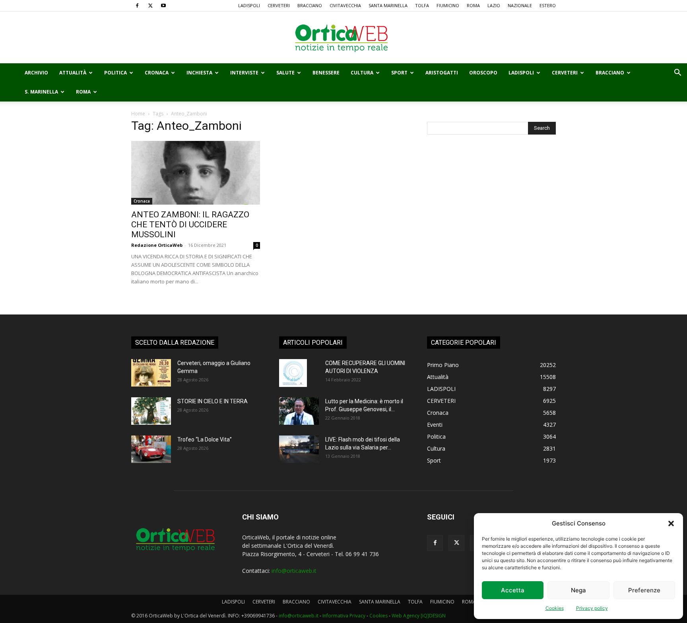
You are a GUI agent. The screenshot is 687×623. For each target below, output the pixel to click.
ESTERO (548, 5)
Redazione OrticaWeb (156, 245)
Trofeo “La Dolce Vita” (204, 439)
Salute (285, 72)
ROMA (473, 5)
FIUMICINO (448, 5)
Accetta (512, 590)
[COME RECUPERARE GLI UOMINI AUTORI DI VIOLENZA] (293, 373)
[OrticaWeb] (343, 38)
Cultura (362, 72)
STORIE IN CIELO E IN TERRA (212, 401)
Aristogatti (441, 72)
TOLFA (422, 5)
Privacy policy (592, 608)
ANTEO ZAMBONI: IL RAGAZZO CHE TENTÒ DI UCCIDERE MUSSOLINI (190, 224)
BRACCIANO (309, 5)
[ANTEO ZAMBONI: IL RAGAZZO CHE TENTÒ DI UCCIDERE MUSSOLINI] (195, 173)
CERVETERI (279, 5)
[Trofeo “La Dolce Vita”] (151, 449)
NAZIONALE (520, 5)
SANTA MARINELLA (388, 5)
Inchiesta (199, 72)
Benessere (326, 72)
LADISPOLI (249, 5)
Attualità (72, 72)
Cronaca (157, 72)
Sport (399, 72)
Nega (578, 590)
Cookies (554, 608)
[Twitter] (150, 5)
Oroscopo (483, 72)
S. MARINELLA (41, 91)
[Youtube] (163, 5)
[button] (671, 523)
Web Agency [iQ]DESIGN (419, 615)
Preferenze (644, 590)
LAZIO (493, 5)
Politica (115, 72)
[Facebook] (137, 5)
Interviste (244, 72)
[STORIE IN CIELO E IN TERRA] (151, 411)
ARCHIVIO (36, 72)
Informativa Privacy (343, 615)
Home (138, 113)
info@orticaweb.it (294, 570)
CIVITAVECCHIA (345, 5)
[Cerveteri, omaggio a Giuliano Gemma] (151, 373)
